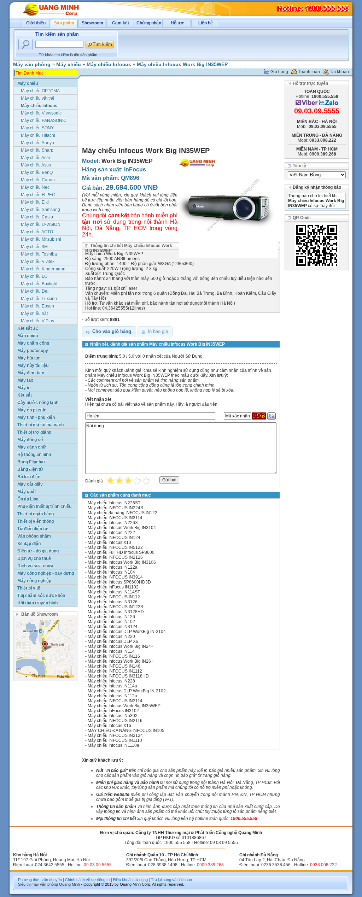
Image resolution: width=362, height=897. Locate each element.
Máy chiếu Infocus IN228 (111, 681)
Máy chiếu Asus (36, 165)
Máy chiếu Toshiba (39, 254)
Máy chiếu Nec (35, 187)
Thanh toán (309, 71)
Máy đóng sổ (30, 439)
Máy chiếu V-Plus (37, 320)
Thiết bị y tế (28, 588)
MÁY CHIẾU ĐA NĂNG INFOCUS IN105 (126, 730)
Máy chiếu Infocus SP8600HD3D (119, 582)
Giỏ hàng (279, 71)
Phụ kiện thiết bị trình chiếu (44, 506)
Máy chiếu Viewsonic (41, 113)
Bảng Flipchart (32, 461)
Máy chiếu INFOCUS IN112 (114, 596)
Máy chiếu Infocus (109, 64)
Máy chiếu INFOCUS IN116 (114, 656)
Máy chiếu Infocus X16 (109, 725)
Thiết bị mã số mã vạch (40, 424)
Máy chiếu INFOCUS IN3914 (115, 577)
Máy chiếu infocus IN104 (111, 572)
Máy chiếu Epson (37, 306)
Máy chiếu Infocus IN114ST (114, 592)
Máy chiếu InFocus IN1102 (113, 587)
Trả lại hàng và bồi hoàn (171, 880)
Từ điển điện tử (32, 528)
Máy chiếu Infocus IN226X (113, 522)
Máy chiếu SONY (37, 127)
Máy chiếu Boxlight (39, 283)
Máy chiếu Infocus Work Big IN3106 (122, 562)
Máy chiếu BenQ (37, 172)
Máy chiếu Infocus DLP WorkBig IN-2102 (127, 690)
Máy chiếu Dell (35, 291)
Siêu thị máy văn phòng (38, 884)
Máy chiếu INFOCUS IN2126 (115, 557)
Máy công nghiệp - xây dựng (45, 573)
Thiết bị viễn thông (35, 521)
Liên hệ (205, 22)
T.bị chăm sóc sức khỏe (41, 595)
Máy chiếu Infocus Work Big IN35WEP (182, 64)
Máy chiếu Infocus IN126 (111, 616)
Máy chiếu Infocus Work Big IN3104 (122, 527)
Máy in (23, 387)
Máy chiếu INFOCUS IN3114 (115, 517)
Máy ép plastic (31, 410)
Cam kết (120, 22)
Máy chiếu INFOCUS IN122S (115, 606)
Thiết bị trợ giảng (34, 432)
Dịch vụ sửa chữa (35, 565)
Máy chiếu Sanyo (37, 142)
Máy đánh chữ (31, 447)
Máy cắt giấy (30, 484)
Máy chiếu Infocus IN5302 (113, 715)
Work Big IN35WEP (127, 161)
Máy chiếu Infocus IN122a (113, 567)
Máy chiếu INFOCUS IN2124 (115, 735)
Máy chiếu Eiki (35, 202)
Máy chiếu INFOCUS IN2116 (115, 720)
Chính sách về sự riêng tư (87, 880)
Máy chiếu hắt (34, 313)
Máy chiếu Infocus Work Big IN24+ (120, 646)
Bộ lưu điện (28, 476)
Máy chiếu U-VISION (40, 224)
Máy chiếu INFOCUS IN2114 (115, 700)
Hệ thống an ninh (34, 454)
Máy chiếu (68, 64)
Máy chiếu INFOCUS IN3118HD (118, 676)
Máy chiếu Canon (38, 179)
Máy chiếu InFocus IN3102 (113, 710)
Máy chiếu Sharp (37, 150)
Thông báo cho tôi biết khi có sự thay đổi (316, 200)
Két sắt (24, 395)
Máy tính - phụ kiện (36, 417)
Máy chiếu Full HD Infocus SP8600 (121, 552)
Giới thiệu (36, 22)
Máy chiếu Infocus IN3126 (113, 601)
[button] (109, 331)
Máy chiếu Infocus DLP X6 (113, 641)
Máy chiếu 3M (34, 246)
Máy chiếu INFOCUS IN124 (114, 537)
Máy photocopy (32, 350)
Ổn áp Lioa (28, 499)
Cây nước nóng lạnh (37, 402)
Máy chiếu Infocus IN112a (112, 695)
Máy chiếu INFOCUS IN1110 (115, 740)
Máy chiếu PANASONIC (43, 120)
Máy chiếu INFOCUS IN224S (115, 507)
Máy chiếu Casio (37, 217)
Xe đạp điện (29, 543)
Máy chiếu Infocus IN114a (112, 686)
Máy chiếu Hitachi (38, 135)
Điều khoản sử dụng (130, 880)
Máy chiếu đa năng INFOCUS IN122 (122, 512)
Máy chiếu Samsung (40, 209)
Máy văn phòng (32, 64)
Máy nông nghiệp (34, 580)
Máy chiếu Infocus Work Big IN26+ (120, 661)
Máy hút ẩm (29, 358)
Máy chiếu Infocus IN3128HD (116, 611)
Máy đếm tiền (30, 372)
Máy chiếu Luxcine (39, 298)
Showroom (92, 22)
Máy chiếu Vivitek (37, 261)
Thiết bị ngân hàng (35, 513)
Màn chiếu (27, 335)
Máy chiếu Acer (35, 157)
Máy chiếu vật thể (37, 98)
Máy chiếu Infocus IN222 (111, 532)
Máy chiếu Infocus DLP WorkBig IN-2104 (127, 631)
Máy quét (26, 491)
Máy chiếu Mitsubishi (41, 239)
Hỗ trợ (177, 22)
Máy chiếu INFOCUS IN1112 (115, 671)
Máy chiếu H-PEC (38, 194)
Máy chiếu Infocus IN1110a (113, 745)
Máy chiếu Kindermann (43, 268)
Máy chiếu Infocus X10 (109, 542)
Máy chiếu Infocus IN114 (111, 651)
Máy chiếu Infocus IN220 (111, 636)
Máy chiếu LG (34, 276)
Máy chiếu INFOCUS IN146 (114, 666)
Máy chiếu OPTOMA (40, 90)
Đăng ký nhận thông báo (317, 187)
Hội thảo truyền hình (37, 602)
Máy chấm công (33, 343)
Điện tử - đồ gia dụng (38, 551)
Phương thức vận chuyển (40, 880)
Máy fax (25, 380)
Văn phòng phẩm (34, 536)
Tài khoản (339, 71)
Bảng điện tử (30, 469)
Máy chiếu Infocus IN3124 (113, 626)
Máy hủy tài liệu (32, 365)
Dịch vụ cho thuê (34, 558)
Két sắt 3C (28, 328)
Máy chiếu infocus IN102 (111, 621)
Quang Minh (69, 884)
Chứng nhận (148, 22)
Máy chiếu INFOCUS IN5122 (115, 547)
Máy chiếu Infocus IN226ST (114, 502)
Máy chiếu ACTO (37, 231)
